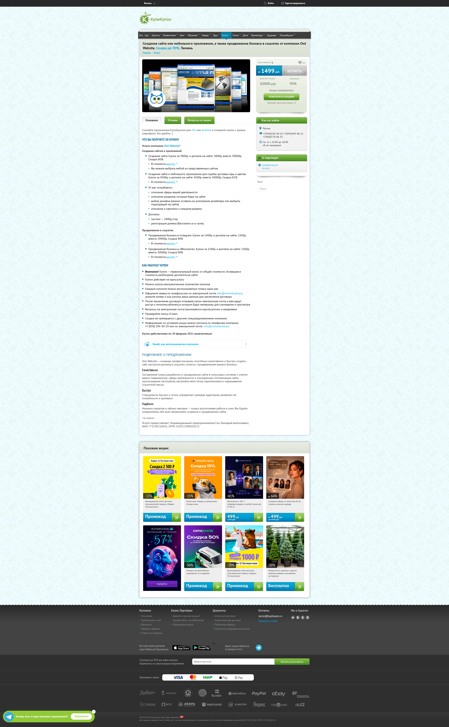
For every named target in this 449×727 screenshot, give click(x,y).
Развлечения (170, 35)
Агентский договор (225, 616)
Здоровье (272, 35)
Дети (246, 35)
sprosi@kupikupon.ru (270, 616)
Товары (206, 35)
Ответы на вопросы (151, 633)
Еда (147, 35)
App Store (181, 647)
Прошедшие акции (183, 624)
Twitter (303, 617)
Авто (183, 35)
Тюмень (148, 3)
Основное (152, 120)
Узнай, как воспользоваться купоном (175, 344)
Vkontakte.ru (298, 617)
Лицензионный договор (228, 620)
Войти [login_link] (271, 3)
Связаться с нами (268, 620)
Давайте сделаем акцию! (186, 616)
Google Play (201, 647)
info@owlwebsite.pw (229, 293)
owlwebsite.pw (270, 165)
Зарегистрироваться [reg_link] (295, 3)
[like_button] (300, 63)
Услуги (226, 35)
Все (141, 35)
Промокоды (258, 35)
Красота (156, 35)
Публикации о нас (151, 620)
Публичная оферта (225, 624)
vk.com (265, 168)
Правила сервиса (150, 628)
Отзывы (173, 120)
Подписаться (81, 716)
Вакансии (146, 624)
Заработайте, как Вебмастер (188, 620)
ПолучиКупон (287, 35)
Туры (216, 35)
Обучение (194, 35)
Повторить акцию (281, 96)
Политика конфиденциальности (232, 628)
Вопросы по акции (199, 120)
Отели (237, 35)
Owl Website (171, 146)
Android (207, 130)
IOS (193, 130)
